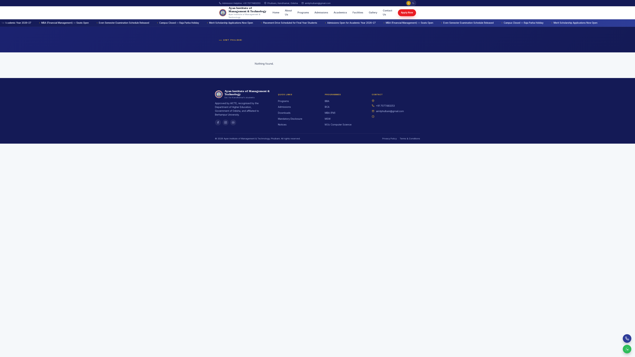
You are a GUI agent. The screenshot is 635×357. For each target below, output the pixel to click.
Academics (340, 12)
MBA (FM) (330, 112)
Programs (303, 12)
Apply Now (407, 12)
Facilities (358, 12)
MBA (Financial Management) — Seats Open (51, 22)
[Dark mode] (413, 3)
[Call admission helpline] (627, 338)
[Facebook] (218, 122)
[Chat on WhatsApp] (627, 349)
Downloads (284, 112)
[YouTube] (233, 122)
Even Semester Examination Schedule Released (110, 22)
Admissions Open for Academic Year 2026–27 (338, 22)
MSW (328, 118)
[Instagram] (226, 122)
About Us (288, 12)
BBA (327, 101)
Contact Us (387, 12)
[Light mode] (408, 3)
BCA (327, 106)
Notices (282, 124)
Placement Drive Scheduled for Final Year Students (276, 22)
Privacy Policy (389, 138)
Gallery (373, 12)
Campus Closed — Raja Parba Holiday (165, 22)
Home (276, 12)
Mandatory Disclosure (290, 118)
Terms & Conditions (410, 138)
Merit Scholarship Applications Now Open (217, 22)
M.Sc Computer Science (338, 124)
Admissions (321, 12)
